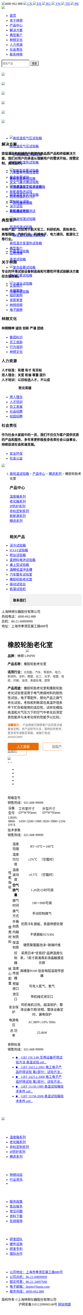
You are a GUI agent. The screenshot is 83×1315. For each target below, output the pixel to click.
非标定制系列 (19, 511)
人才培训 (16, 402)
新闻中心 (16, 1165)
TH (67, 3)
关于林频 (16, 20)
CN (30, 3)
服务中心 (16, 1192)
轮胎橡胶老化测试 (22, 211)
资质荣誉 (16, 300)
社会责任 (16, 49)
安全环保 (16, 453)
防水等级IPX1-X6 (22, 196)
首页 (13, 15)
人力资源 (16, 44)
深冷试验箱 (18, 545)
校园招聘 (16, 416)
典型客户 (16, 35)
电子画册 (16, 310)
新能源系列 (18, 516)
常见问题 (16, 1211)
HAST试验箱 (19, 550)
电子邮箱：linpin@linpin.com (30, 1286)
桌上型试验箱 (19, 565)
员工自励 (16, 342)
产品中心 (16, 25)
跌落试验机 (18, 589)
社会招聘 (16, 411)
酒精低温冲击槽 (21, 569)
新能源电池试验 (21, 191)
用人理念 (16, 397)
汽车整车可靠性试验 (24, 172)
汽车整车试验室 (21, 574)
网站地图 (64, 1304)
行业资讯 (16, 1179)
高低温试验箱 (19, 473)
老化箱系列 (18, 501)
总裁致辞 (16, 290)
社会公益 (16, 458)
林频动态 (16, 1174)
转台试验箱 (18, 555)
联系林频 (16, 54)
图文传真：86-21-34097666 (28, 1282)
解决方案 (16, 30)
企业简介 (16, 285)
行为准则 (16, 347)
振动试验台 (18, 584)
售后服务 (16, 1206)
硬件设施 (16, 1244)
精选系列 (55, 473)
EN (39, 3)
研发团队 (16, 1239)
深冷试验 (16, 206)
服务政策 (16, 1201)
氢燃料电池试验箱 (22, 560)
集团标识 (16, 337)
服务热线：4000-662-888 (27, 1291)
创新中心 (16, 1230)
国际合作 (16, 1253)
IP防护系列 (17, 506)
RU (48, 3)
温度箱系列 (18, 496)
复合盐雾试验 (19, 177)
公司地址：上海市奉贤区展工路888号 (36, 1272)
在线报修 (16, 1221)
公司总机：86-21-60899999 (28, 1277)
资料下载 (16, 1216)
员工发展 (16, 406)
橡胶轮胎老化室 (21, 579)
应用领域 (16, 253)
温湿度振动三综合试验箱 (27, 187)
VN (58, 3)
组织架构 (16, 295)
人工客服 (23, 746)
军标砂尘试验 (19, 201)
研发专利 (16, 1249)
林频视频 (16, 305)
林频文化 (16, 40)
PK (76, 3)
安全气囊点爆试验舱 (24, 182)
